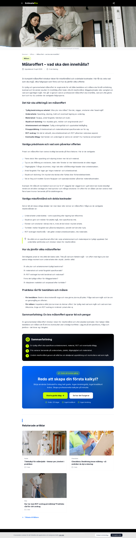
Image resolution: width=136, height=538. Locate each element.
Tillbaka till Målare (32, 517)
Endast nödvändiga (102, 535)
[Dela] (114, 3)
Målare (32, 54)
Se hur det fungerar (81, 395)
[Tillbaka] (22, 3)
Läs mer (61, 535)
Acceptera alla (116, 535)
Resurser (25, 54)
